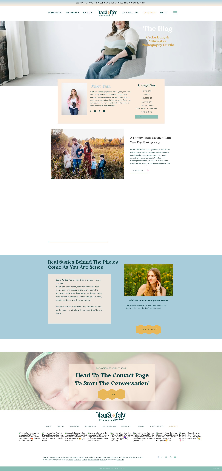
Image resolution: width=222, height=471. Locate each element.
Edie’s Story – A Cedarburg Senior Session (148, 300)
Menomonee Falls (93, 460)
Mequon (103, 460)
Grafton (84, 460)
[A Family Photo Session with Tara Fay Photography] (87, 154)
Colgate (70, 460)
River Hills (120, 460)
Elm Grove (77, 460)
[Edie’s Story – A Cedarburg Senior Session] (148, 280)
